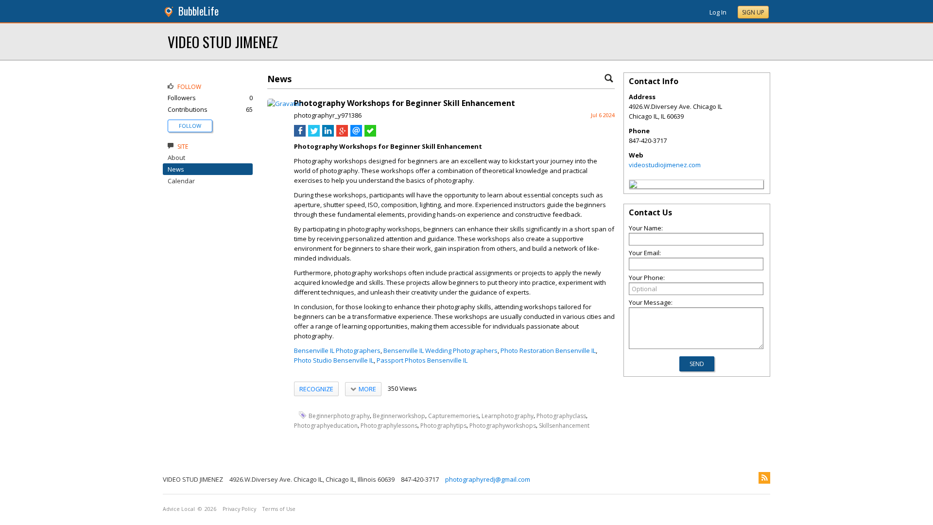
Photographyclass (561, 415)
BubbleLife (198, 10)
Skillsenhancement (564, 425)
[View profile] (284, 103)
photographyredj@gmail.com (487, 479)
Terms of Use (278, 509)
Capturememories (453, 415)
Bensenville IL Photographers (337, 350)
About (176, 157)
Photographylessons (389, 425)
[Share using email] (356, 134)
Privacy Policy (239, 509)
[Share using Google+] (342, 134)
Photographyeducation (326, 425)
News (176, 169)
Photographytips (443, 425)
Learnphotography (508, 415)
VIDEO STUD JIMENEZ (223, 41)
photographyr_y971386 (328, 115)
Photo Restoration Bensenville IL (548, 350)
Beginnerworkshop (399, 415)
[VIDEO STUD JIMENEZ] (633, 185)
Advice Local (179, 509)
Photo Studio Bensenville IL (334, 360)
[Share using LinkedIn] (328, 134)
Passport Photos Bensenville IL (422, 360)
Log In (717, 12)
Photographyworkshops (502, 425)
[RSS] (764, 478)
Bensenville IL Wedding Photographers (440, 350)
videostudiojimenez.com (665, 164)
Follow (190, 125)
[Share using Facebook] (300, 134)
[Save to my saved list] (370, 134)
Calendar (181, 180)
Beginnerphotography (339, 415)
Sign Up (753, 12)
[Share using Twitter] (314, 134)
